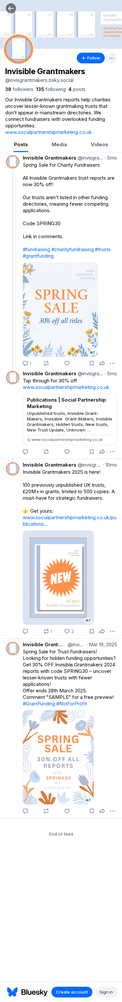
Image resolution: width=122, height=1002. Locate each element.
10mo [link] (110, 465)
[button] (11, 8)
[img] (61, 24)
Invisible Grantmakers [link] (49, 158)
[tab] (21, 145)
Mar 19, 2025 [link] (101, 644)
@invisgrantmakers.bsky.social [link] (89, 158)
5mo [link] (110, 158)
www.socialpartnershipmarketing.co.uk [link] (48, 132)
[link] (19, 89)
